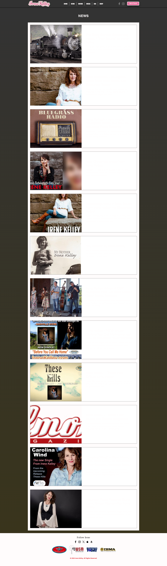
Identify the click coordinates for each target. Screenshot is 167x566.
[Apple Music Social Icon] (87, 541)
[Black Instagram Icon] (79, 541)
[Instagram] (123, 3)
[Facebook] (119, 3)
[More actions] (132, 29)
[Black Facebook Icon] (75, 541)
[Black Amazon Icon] (91, 541)
